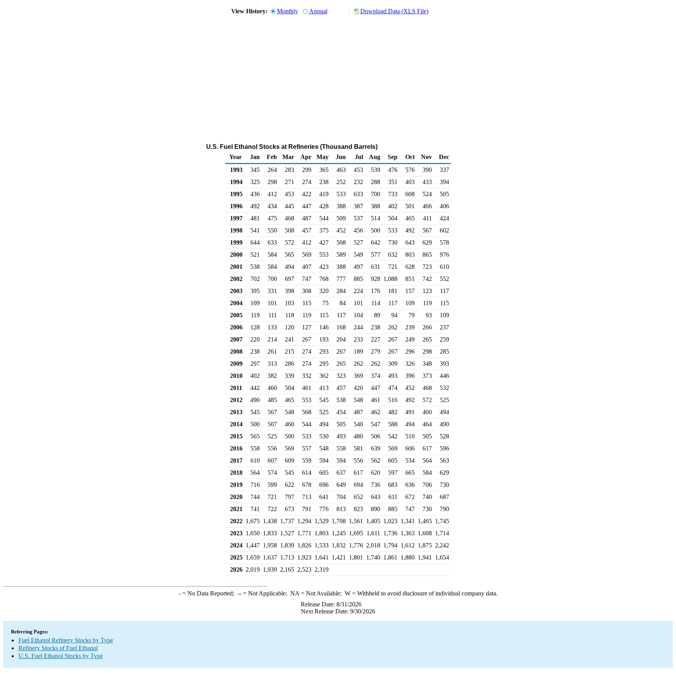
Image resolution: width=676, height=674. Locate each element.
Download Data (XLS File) (394, 11)
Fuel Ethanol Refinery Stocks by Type (65, 640)
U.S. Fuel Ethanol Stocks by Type (60, 656)
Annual (318, 11)
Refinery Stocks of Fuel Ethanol (58, 648)
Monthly (287, 11)
